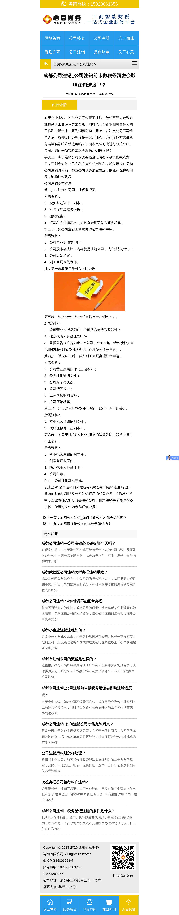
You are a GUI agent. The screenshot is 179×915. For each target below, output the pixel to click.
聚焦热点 (69, 64)
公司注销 (86, 64)
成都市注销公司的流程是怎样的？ (85, 523)
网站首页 (52, 38)
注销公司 (78, 408)
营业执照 (63, 242)
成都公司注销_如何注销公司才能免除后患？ (93, 518)
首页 (56, 64)
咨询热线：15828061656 (93, 3)
